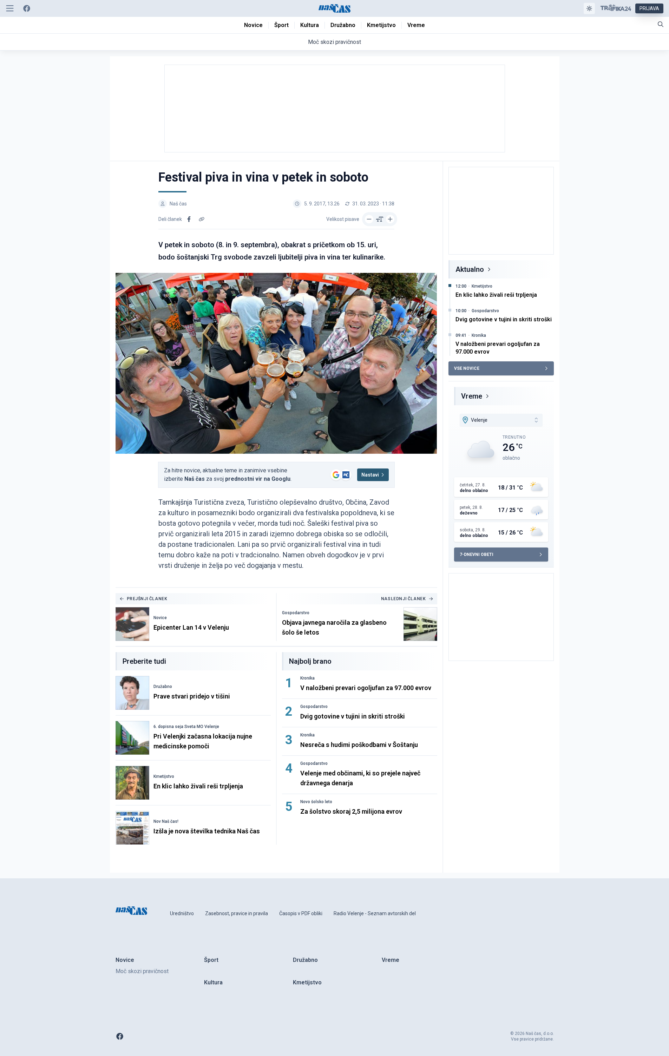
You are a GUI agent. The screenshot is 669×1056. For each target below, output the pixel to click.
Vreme (471, 396)
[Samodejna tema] (589, 8)
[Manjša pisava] (369, 219)
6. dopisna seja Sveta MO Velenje (186, 726)
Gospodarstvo (295, 613)
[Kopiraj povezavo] (201, 219)
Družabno (162, 686)
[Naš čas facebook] (27, 8)
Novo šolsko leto (316, 802)
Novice (160, 618)
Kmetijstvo (163, 776)
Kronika (307, 678)
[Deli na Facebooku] (189, 219)
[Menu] (10, 8)
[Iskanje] (660, 24)
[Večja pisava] (390, 219)
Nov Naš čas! (165, 821)
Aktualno (469, 269)
